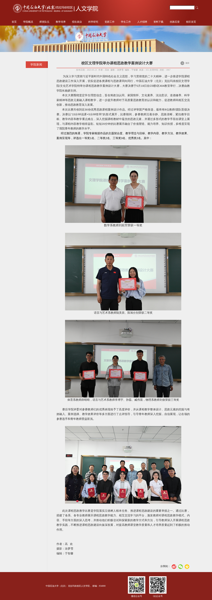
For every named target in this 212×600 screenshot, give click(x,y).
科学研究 (93, 21)
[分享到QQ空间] (187, 566)
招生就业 (77, 21)
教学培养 (61, 21)
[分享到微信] (180, 566)
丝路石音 (175, 21)
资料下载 (158, 21)
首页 (14, 21)
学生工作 (126, 21)
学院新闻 (36, 64)
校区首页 (191, 21)
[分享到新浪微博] (174, 566)
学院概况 (28, 21)
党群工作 (110, 21)
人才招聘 (142, 21)
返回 (187, 63)
